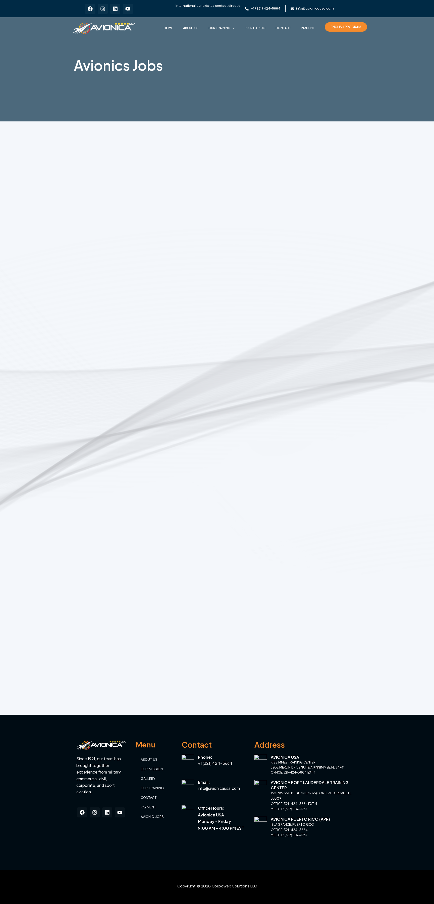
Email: (204, 782)
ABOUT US (190, 28)
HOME (168, 28)
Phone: (205, 757)
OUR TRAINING (219, 28)
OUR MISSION (152, 769)
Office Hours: (211, 808)
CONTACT (283, 28)
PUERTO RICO (255, 28)
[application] (232, 28)
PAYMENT (308, 28)
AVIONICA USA (285, 757)
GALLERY (148, 778)
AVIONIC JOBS (152, 816)
